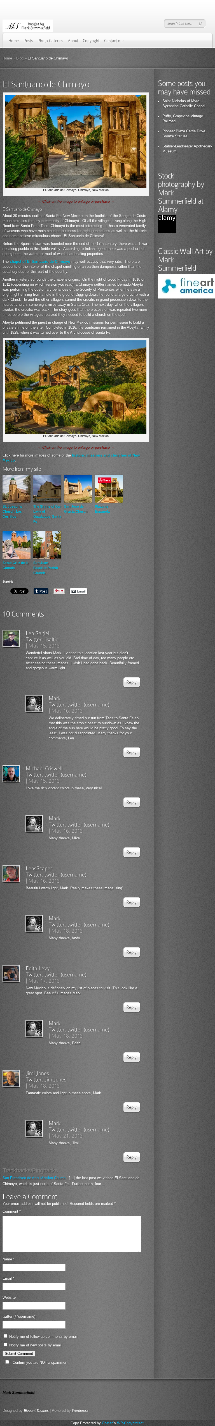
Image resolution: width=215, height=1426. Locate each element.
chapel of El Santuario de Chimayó (40, 261)
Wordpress (80, 1411)
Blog (20, 58)
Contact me (113, 41)
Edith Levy (38, 968)
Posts (28, 41)
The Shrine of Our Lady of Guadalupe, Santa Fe (47, 514)
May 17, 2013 (44, 981)
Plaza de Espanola (102, 509)
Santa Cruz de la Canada (16, 565)
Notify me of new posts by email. (36, 1345)
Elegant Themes (36, 1411)
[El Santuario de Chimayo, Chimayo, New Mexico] (75, 186)
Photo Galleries (50, 41)
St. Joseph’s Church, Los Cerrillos (12, 512)
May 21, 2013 (67, 1136)
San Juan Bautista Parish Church (45, 568)
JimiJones (55, 1079)
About (73, 41)
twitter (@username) (19, 1316)
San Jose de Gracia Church (75, 509)
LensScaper (39, 868)
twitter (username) (88, 704)
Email (8, 1278)
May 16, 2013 (67, 711)
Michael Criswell (44, 768)
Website (9, 1297)
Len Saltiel (37, 633)
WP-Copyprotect (130, 1423)
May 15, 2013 (44, 645)
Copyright (91, 41)
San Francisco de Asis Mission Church (34, 1178)
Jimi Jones (37, 1073)
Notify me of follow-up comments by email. (44, 1336)
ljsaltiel (52, 639)
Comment (12, 1211)
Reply (131, 682)
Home (13, 41)
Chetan (107, 1423)
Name (9, 1259)
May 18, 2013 (67, 931)
